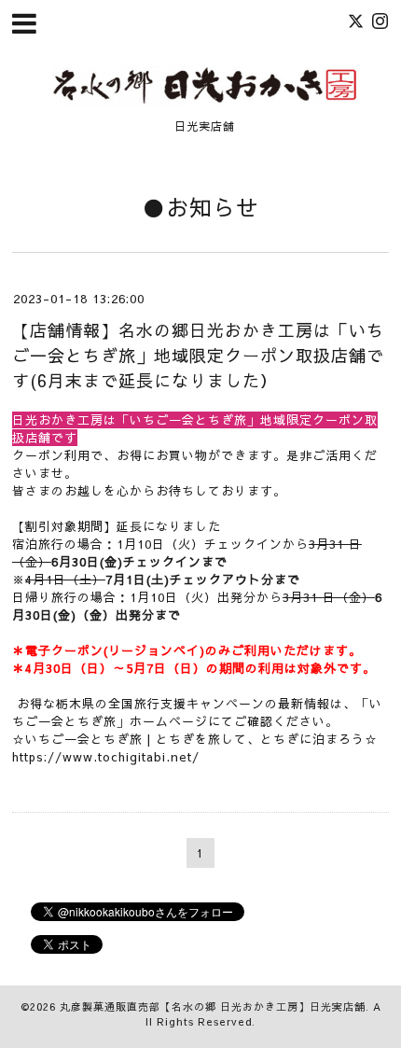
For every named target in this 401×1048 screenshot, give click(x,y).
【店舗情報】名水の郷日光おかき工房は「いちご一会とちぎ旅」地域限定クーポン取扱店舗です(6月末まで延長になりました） (198, 355)
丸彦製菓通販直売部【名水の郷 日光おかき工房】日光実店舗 (213, 1006)
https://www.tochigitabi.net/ (106, 756)
